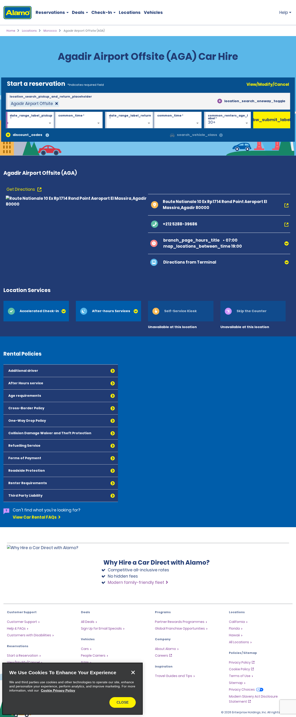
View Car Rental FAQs (35, 517)
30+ (212, 122)
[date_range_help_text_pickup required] (30, 120)
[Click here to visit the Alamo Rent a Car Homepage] (16, 12)
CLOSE (123, 702)
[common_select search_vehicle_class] (172, 134)
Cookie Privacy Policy (58, 690)
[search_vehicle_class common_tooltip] (221, 135)
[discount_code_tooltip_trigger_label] (47, 135)
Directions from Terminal (189, 262)
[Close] (133, 672)
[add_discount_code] (8, 134)
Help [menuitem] (283, 12)
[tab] (36, 311)
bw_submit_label (271, 120)
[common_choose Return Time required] (177, 120)
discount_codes (27, 134)
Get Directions (21, 189)
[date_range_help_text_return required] (129, 120)
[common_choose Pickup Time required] (78, 120)
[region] (72, 689)
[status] (34, 104)
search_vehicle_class (197, 134)
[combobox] (148, 101)
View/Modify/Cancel (268, 84)
